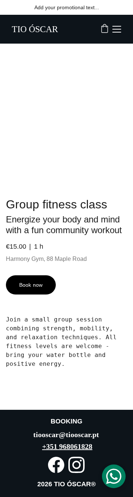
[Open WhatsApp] (114, 476)
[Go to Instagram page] (76, 465)
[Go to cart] (104, 29)
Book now (30, 285)
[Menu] (116, 29)
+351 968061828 (67, 446)
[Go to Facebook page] (56, 465)
